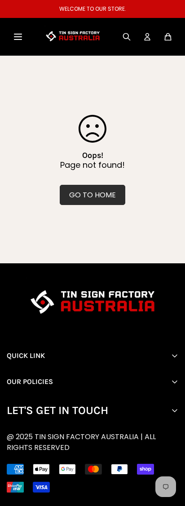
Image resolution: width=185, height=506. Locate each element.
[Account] (147, 37)
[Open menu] (18, 37)
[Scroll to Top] (99, 458)
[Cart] (168, 37)
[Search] (127, 37)
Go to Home (92, 195)
